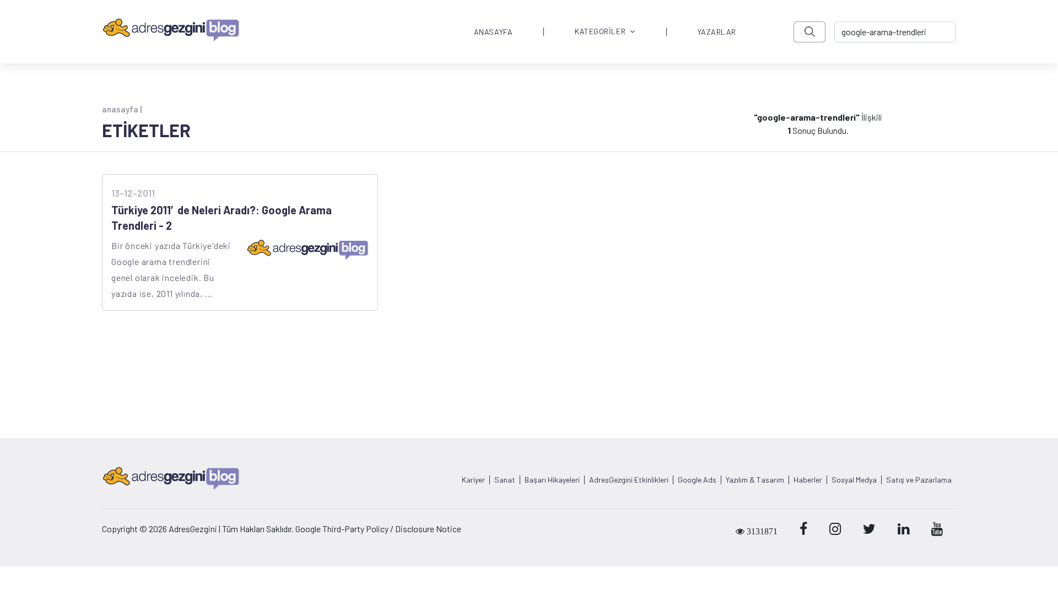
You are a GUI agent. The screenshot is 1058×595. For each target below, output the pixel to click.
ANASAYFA (493, 32)
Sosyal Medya (854, 479)
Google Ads (697, 479)
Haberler (808, 479)
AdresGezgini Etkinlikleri (628, 479)
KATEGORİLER (600, 32)
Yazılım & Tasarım (755, 479)
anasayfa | (122, 109)
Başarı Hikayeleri (552, 479)
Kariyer (473, 479)
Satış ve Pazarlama (919, 479)
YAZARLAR (717, 32)
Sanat (504, 479)
